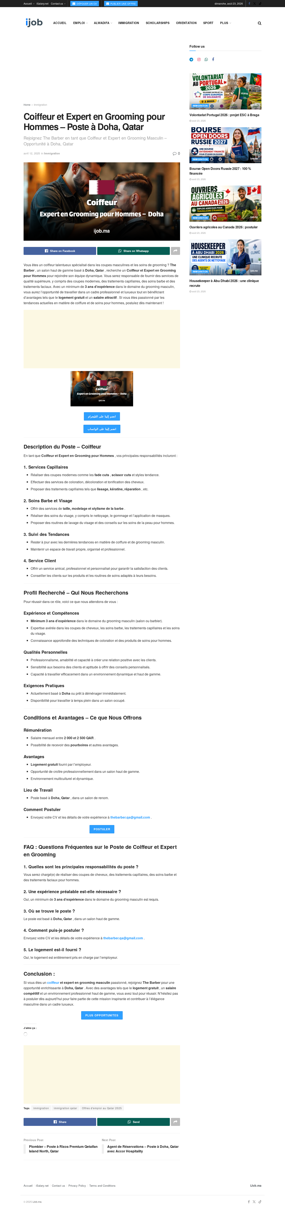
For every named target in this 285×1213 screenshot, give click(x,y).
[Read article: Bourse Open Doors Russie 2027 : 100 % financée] (225, 145)
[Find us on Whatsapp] (206, 59)
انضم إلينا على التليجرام (102, 416)
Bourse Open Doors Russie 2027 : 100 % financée (220, 170)
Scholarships (157, 23)
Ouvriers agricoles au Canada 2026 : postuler (223, 227)
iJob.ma (255, 1185)
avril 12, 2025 (32, 153)
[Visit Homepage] (34, 22)
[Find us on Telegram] (191, 59)
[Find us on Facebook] (249, 3)
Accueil (28, 3)
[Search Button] (259, 23)
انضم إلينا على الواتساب (102, 429)
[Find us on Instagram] (199, 59)
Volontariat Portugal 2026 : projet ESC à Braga (224, 114)
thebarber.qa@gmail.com (130, 817)
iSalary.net (42, 3)
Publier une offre (123, 3)
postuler (102, 829)
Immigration (128, 23)
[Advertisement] (102, 73)
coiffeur (53, 982)
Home (27, 104)
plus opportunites (102, 1015)
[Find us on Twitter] (254, 3)
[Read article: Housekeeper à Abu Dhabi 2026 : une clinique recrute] (225, 257)
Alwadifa (101, 23)
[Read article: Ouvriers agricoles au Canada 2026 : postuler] (225, 204)
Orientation (186, 23)
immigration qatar (65, 1108)
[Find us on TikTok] (260, 3)
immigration (41, 1108)
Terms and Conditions (102, 1186)
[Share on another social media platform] (175, 251)
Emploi (79, 23)
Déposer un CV (86, 3)
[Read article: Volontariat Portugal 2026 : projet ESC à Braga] (225, 91)
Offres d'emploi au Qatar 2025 (102, 1108)
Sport (208, 23)
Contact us (57, 3)
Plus (224, 23)
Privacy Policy (77, 1186)
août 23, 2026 (198, 120)
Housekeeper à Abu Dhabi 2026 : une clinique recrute (224, 283)
